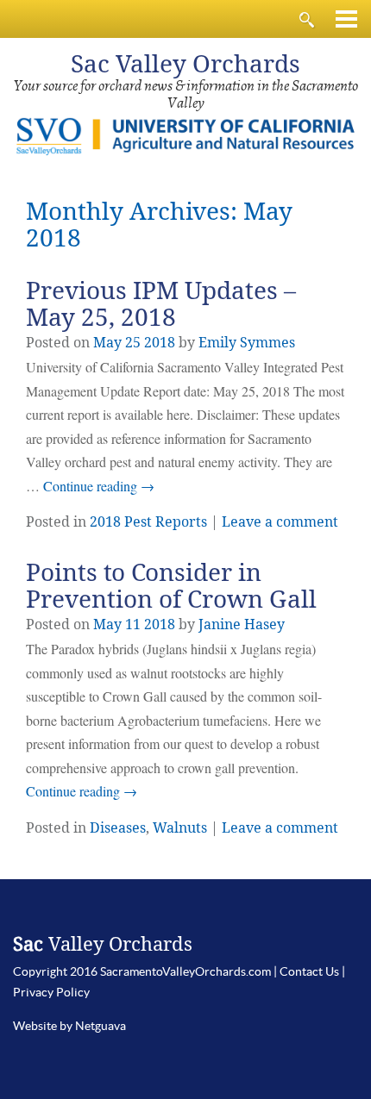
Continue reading (98, 486)
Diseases (118, 828)
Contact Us (309, 971)
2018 (159, 343)
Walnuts (180, 828)
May (107, 343)
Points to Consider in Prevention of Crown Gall (171, 586)
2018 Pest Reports (148, 522)
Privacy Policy (51, 992)
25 (133, 343)
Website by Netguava (69, 1026)
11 (133, 624)
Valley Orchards (185, 64)
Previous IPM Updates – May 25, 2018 (161, 304)
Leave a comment (280, 522)
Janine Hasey (241, 624)
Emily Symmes (246, 343)
